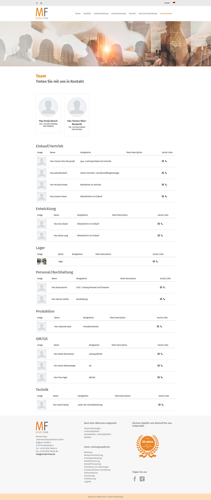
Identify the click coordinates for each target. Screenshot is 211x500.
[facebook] (134, 478)
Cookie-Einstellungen (115, 497)
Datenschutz (101, 497)
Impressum (92, 497)
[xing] (142, 478)
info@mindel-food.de (45, 454)
